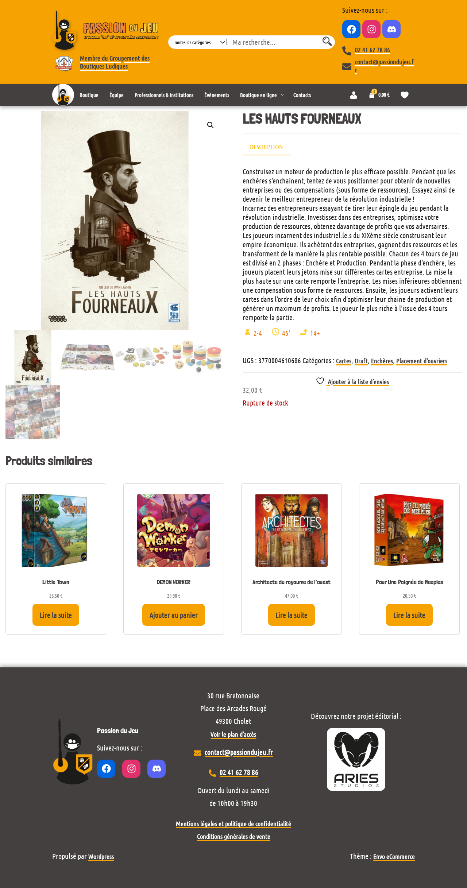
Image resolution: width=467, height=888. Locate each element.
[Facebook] (351, 29)
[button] (210, 125)
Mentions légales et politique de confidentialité (233, 823)
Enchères (382, 361)
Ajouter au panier (174, 614)
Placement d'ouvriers (421, 361)
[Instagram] (371, 29)
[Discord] (391, 29)
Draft (361, 361)
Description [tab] (266, 147)
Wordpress (101, 856)
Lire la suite (56, 614)
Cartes (343, 361)
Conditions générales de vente (233, 836)
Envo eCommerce (394, 856)
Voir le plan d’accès (233, 734)
